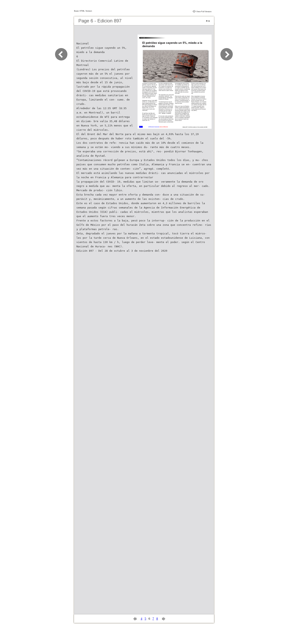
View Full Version (204, 11)
